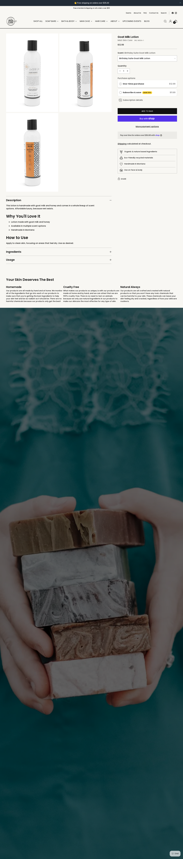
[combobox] (101, 438)
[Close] (126, 387)
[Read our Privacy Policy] (123, 454)
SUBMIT (110, 465)
